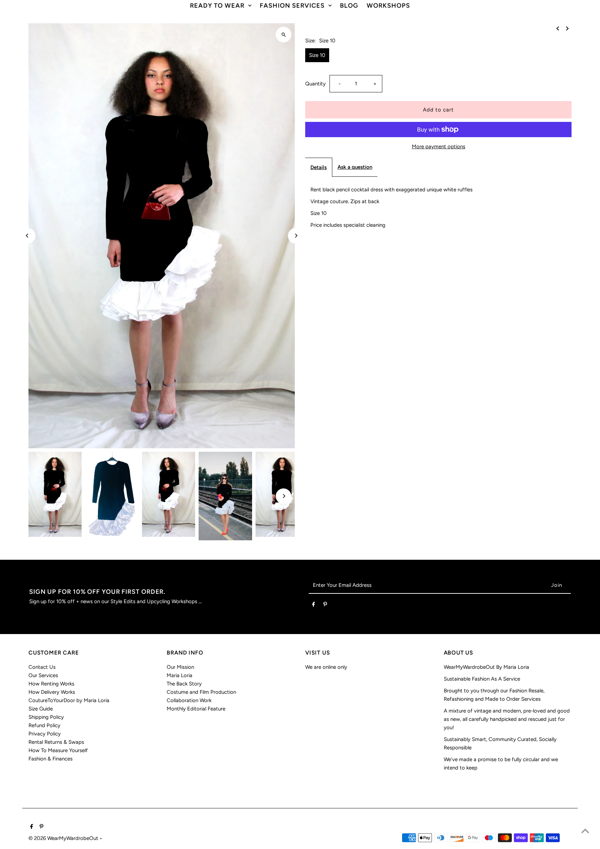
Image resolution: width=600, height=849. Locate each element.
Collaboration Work (189, 700)
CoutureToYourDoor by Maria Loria (68, 700)
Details (318, 167)
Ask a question (355, 167)
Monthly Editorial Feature (196, 709)
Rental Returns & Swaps (56, 742)
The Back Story (184, 684)
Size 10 (317, 55)
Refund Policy (44, 725)
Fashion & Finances (50, 759)
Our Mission (180, 667)
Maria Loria (179, 675)
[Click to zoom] (283, 34)
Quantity (315, 84)
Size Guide (40, 709)
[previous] (557, 28)
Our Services (43, 675)
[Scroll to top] (585, 831)
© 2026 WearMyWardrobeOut (64, 838)
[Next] (295, 235)
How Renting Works (51, 684)
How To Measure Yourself (58, 750)
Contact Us (42, 667)
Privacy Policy (44, 734)
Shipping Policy (46, 717)
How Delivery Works (51, 692)
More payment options (438, 146)
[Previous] (27, 235)
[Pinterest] (325, 605)
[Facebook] (313, 605)
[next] (567, 28)
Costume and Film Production (201, 692)
